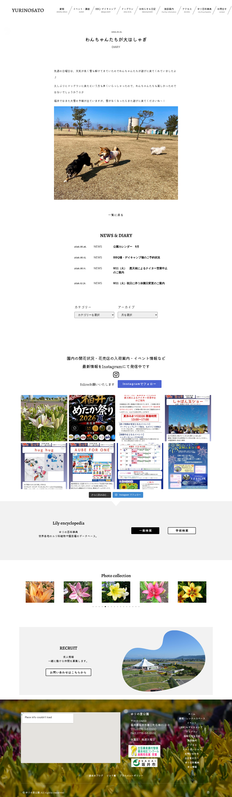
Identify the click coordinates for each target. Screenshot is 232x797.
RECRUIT (68, 648)
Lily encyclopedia (68, 523)
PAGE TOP (224, 770)
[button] (25, 593)
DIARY (116, 47)
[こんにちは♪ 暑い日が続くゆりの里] (44, 418)
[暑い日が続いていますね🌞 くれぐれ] (140, 466)
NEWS (98, 246)
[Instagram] (208, 792)
